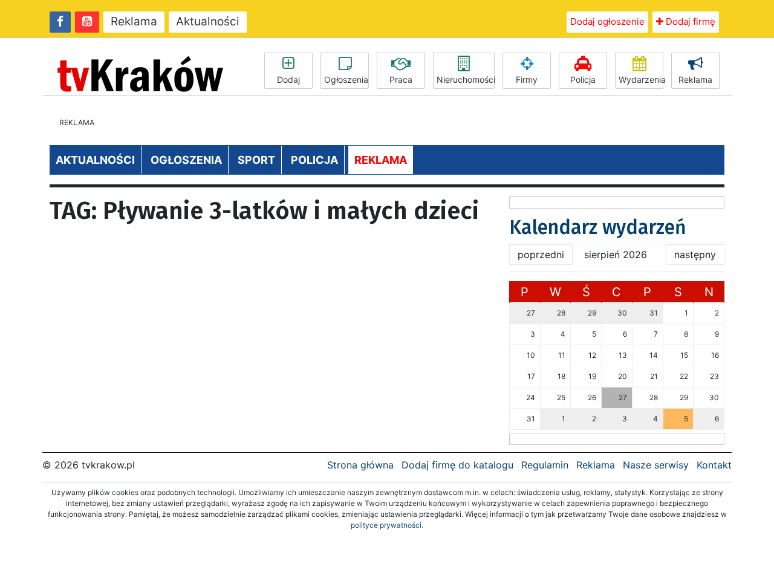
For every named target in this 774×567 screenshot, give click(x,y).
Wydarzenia (641, 79)
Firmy (527, 79)
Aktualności (207, 21)
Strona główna (360, 465)
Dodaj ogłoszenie (607, 21)
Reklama (134, 21)
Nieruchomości (466, 79)
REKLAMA (380, 160)
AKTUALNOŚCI (95, 160)
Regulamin (544, 465)
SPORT (256, 160)
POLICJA (314, 160)
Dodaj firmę (689, 21)
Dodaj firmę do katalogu (457, 465)
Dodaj (288, 79)
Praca (400, 79)
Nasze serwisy (656, 465)
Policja (583, 79)
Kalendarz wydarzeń (597, 227)
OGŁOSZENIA (186, 160)
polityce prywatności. (387, 525)
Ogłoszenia (346, 79)
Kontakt (714, 465)
